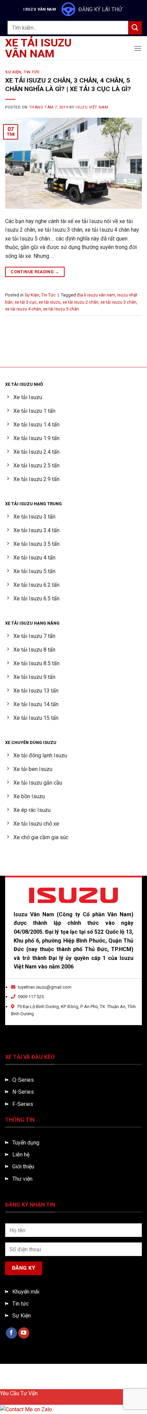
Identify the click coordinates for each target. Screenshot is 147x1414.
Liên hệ (20, 1154)
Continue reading (35, 271)
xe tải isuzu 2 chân (80, 302)
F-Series (22, 1104)
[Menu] (138, 48)
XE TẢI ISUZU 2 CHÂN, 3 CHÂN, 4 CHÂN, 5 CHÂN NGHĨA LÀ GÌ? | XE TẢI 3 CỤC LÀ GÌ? (68, 84)
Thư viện (22, 1179)
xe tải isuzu (50, 302)
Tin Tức (32, 72)
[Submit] (135, 27)
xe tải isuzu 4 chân (23, 308)
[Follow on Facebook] (11, 1333)
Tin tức (20, 1303)
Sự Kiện (13, 72)
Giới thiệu (23, 1166)
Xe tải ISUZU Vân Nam (38, 48)
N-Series (23, 1092)
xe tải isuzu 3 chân (118, 302)
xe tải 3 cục (26, 302)
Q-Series (23, 1080)
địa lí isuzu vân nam (96, 294)
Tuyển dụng (25, 1142)
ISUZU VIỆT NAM (92, 107)
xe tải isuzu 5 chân (61, 308)
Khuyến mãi (25, 1291)
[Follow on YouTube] (23, 1333)
